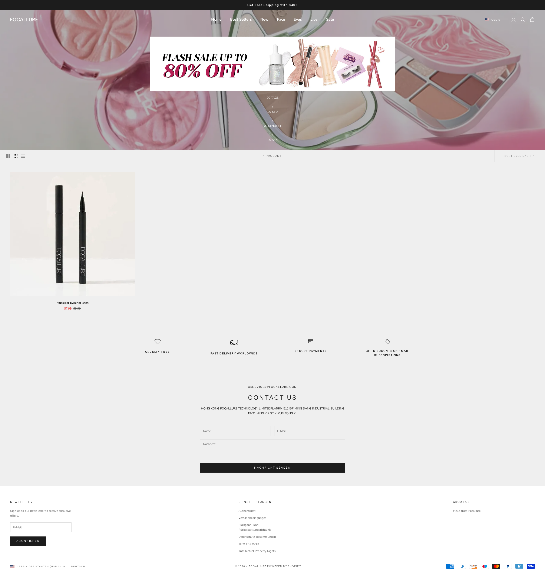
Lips (314, 19)
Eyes (298, 19)
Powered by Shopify (284, 566)
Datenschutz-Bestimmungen (257, 537)
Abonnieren (28, 541)
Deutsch (78, 566)
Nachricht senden (272, 468)
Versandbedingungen (252, 518)
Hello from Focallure (466, 511)
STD (275, 112)
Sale (330, 19)
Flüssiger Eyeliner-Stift (72, 303)
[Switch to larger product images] (8, 156)
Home (216, 19)
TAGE (274, 98)
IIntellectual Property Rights (257, 551)
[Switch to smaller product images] (15, 156)
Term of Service (248, 544)
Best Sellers (241, 19)
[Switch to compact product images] (23, 156)
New (264, 19)
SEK (274, 140)
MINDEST (274, 126)
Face (281, 19)
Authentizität (246, 511)
